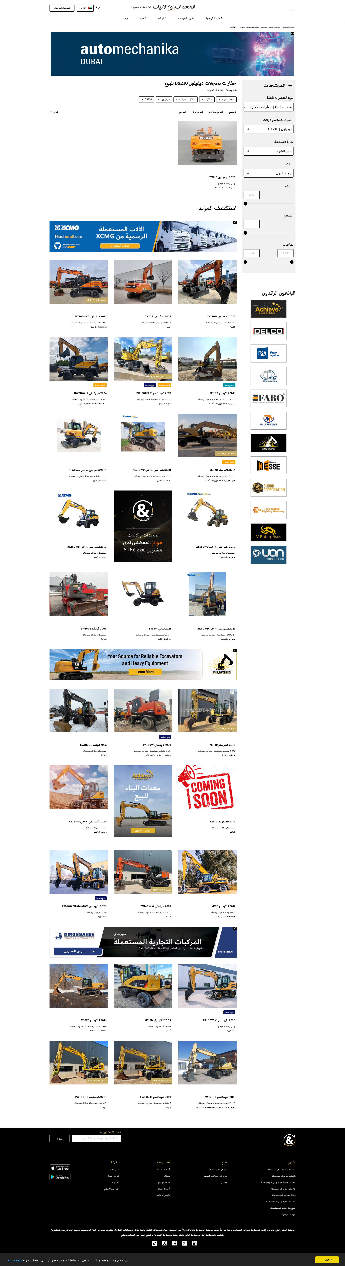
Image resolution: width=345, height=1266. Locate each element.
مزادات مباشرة (288, 1214)
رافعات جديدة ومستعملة (283, 1176)
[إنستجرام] (162, 1243)
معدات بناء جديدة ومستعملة (281, 1169)
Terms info (14, 1259)
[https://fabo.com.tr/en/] (268, 400)
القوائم (162, 18)
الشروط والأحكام (111, 1189)
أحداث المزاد (164, 1189)
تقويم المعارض (163, 1195)
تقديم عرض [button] (197, 112)
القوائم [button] (182, 112)
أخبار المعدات (163, 1169)
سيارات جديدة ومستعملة (283, 1195)
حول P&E (114, 1169)
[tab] (232, 111)
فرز (56, 111)
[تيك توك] (152, 1243)
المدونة (115, 1182)
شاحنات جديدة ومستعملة (283, 1189)
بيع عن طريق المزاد (218, 1169)
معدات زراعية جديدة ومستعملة (280, 1201)
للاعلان (224, 1182)
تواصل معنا (113, 1176)
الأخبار (143, 18)
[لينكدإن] (192, 1243)
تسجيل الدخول (62, 8)
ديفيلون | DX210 (280, 129)
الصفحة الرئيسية (214, 18)
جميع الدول (284, 173)
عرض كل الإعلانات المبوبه (215, 1176)
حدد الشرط (283, 151)
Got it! (327, 1259)
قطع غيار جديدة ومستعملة (282, 1208)
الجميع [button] (232, 112)
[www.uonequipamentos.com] (268, 557)
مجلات (167, 1176)
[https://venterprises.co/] (268, 534)
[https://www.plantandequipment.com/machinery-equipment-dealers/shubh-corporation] (268, 490)
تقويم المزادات (186, 18)
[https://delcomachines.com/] (268, 333)
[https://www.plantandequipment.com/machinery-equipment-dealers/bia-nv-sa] (268, 356)
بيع (126, 18)
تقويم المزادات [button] (215, 112)
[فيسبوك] (172, 1243)
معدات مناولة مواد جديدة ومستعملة (278, 1182)
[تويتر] (182, 1243)
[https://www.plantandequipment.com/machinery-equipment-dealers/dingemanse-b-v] (143, 942)
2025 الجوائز (164, 1182)
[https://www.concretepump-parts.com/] (268, 311)
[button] (292, 8)
